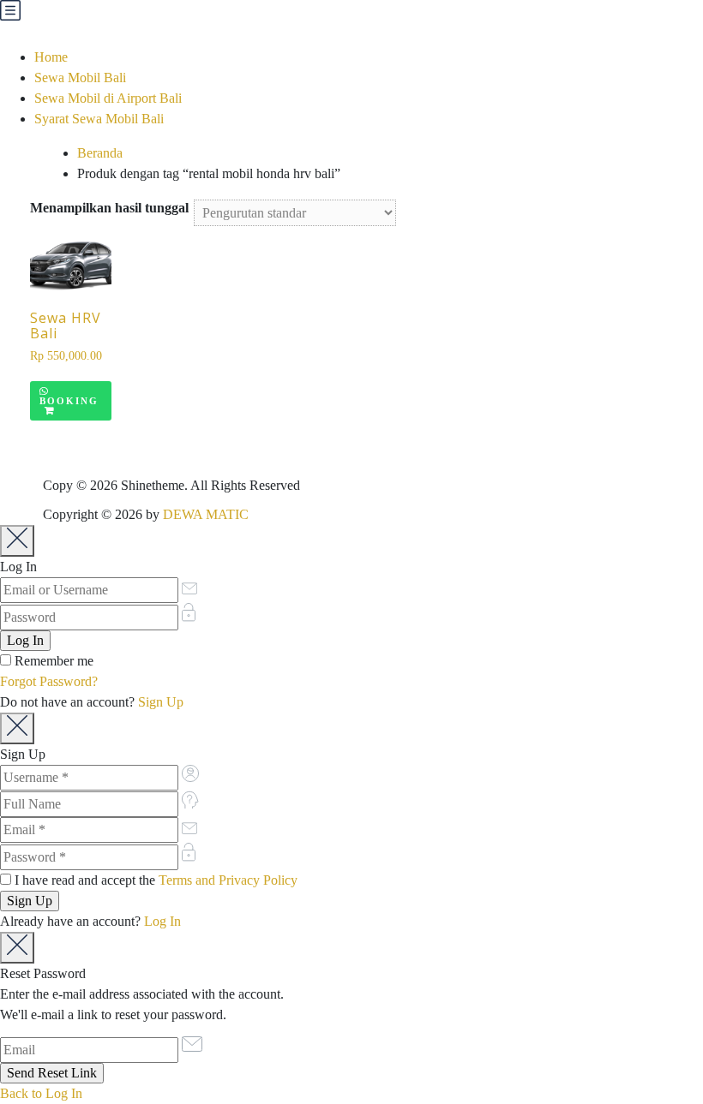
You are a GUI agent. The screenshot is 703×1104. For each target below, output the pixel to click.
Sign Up (160, 702)
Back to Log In (41, 1093)
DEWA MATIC (206, 514)
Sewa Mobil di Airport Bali (108, 98)
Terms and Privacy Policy (228, 880)
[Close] (17, 541)
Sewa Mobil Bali (80, 77)
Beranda (100, 153)
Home (51, 57)
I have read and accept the (154, 880)
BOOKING (69, 401)
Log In (162, 921)
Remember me (52, 660)
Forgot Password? (49, 681)
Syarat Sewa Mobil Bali (99, 118)
